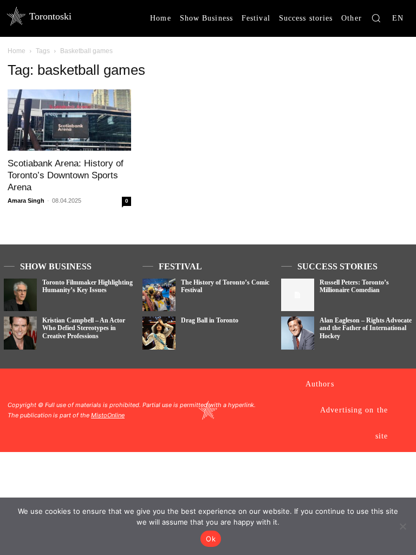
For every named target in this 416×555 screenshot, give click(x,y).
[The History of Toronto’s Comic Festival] (159, 295)
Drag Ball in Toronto (209, 320)
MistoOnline (108, 415)
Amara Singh (26, 200)
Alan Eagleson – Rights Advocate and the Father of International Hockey (366, 328)
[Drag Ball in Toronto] (159, 333)
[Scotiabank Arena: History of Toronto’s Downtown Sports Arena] (69, 120)
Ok (211, 538)
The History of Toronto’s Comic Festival (225, 286)
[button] (376, 18)
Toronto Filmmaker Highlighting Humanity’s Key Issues (87, 286)
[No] (402, 526)
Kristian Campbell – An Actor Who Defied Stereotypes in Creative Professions (83, 328)
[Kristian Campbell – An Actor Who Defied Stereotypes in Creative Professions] (20, 333)
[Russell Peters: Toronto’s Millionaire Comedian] (297, 295)
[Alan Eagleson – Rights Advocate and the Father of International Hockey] (297, 333)
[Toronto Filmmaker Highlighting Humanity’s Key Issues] (20, 295)
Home (16, 51)
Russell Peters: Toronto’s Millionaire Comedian (354, 286)
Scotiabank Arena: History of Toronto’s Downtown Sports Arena (65, 175)
